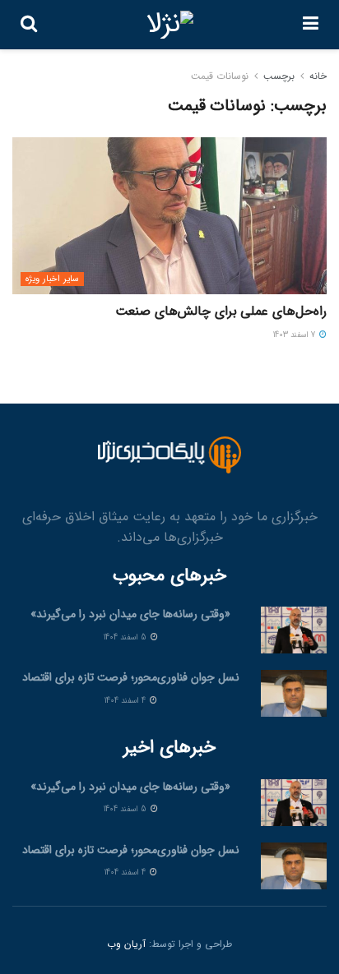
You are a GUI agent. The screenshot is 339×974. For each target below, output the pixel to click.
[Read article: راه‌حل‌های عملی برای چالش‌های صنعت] (169, 215)
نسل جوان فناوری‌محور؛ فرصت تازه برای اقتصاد (130, 677)
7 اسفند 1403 (295, 335)
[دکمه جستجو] (29, 24)
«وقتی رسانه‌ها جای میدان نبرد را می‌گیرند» (130, 614)
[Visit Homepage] (169, 25)
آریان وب (126, 944)
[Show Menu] (310, 24)
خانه (318, 76)
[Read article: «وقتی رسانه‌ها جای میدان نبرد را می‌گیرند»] (294, 630)
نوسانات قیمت (219, 76)
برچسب (279, 76)
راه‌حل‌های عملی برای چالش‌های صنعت (221, 311)
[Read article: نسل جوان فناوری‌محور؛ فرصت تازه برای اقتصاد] (294, 693)
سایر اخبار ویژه (52, 279)
